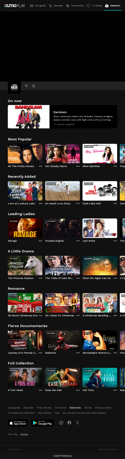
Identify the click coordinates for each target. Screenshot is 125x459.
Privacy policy (103, 407)
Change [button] (24, 434)
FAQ (56, 412)
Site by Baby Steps (107, 449)
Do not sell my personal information (84, 412)
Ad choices (44, 412)
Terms (88, 407)
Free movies (77, 5)
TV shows (97, 5)
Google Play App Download (43, 424)
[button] (62, 116)
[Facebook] (69, 422)
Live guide (40, 5)
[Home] (14, 5)
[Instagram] (61, 422)
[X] (77, 422)
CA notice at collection (21, 412)
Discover (58, 5)
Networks (115, 5)
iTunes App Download (18, 424)
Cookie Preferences (62, 456)
